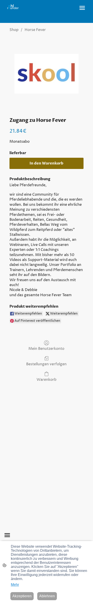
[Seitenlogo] (13, 6)
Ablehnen (47, 596)
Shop (14, 29)
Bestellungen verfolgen (46, 364)
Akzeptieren (22, 596)
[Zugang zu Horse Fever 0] (46, 74)
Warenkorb (46, 379)
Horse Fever (35, 29)
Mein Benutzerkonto (46, 348)
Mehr (15, 585)
